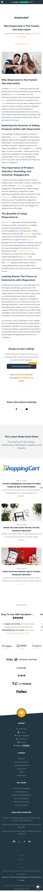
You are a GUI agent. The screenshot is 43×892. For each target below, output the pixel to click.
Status (21, 855)
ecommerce (14, 88)
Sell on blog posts (21, 792)
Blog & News (21, 775)
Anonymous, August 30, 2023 (13, 633)
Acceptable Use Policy (21, 765)
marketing (20, 185)
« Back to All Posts (22, 44)
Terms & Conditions (21, 762)
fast (4, 100)
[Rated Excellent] (19, 2)
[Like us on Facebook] (24, 842)
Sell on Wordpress (21, 805)
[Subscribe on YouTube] (29, 842)
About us (21, 759)
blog (33, 148)
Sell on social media (21, 798)
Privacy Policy (21, 769)
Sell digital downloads (21, 802)
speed (14, 94)
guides (34, 33)
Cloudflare (27, 234)
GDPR (7, 262)
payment (30, 239)
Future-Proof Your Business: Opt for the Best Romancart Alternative (21, 832)
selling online (7, 197)
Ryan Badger (22, 36)
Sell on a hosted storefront (21, 795)
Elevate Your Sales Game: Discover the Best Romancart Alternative (21, 825)
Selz (3, 103)
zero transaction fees (24, 251)
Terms (21, 863)
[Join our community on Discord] (14, 842)
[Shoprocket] (21, 714)
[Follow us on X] (19, 842)
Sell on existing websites (21, 788)
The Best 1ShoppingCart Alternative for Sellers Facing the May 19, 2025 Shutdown (21, 819)
